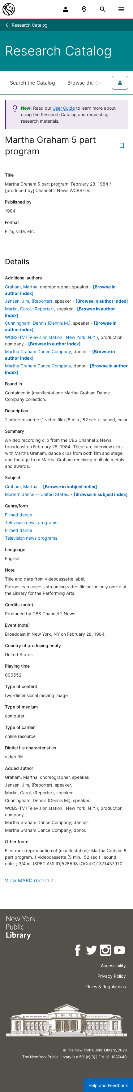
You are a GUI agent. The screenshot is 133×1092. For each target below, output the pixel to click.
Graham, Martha (21, 286)
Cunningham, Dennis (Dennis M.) (38, 323)
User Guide (64, 108)
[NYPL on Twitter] (92, 951)
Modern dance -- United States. (37, 494)
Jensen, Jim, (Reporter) (28, 301)
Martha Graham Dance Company (38, 351)
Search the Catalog (32, 83)
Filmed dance (18, 530)
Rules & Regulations (106, 986)
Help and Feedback (108, 1085)
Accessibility (113, 965)
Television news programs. (31, 522)
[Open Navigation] (121, 9)
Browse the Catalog (90, 83)
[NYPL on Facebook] (78, 951)
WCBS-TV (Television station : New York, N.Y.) (51, 337)
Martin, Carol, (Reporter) (29, 308)
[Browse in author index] (101, 301)
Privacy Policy (111, 976)
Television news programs (31, 538)
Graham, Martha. (22, 486)
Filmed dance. (19, 514)
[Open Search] (102, 9)
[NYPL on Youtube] (120, 951)
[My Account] (65, 9)
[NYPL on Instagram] (106, 951)
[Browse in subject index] (70, 486)
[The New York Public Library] (8, 9)
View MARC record (27, 880)
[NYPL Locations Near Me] (84, 9)
